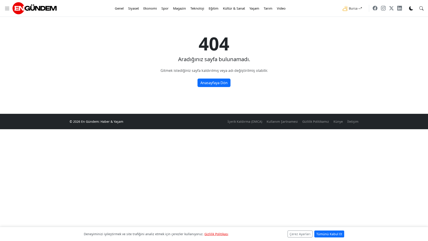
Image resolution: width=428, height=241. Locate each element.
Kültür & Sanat (234, 8)
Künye (338, 121)
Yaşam (254, 8)
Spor (165, 8)
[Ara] (421, 8)
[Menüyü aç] (7, 8)
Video (281, 8)
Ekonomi (150, 8)
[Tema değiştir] (411, 8)
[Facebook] (375, 8)
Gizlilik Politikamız (315, 121)
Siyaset (133, 8)
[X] (391, 8)
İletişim (352, 121)
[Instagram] (383, 8)
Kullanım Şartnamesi (282, 121)
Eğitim (213, 8)
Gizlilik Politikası (216, 234)
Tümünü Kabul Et (329, 234)
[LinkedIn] (399, 8)
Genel (119, 8)
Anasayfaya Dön (214, 82)
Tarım (268, 8)
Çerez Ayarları (300, 234)
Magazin (179, 8)
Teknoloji (197, 8)
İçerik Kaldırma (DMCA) (245, 121)
